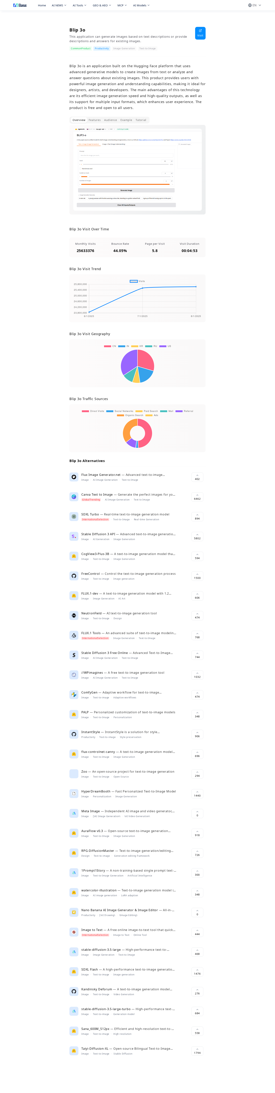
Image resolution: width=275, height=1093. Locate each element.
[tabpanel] (137, 172)
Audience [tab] (110, 120)
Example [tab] (126, 120)
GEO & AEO (100, 5)
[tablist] (109, 120)
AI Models (139, 5)
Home (42, 5)
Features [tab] (95, 120)
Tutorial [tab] (141, 120)
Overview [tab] (79, 120)
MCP (120, 5)
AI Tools (78, 5)
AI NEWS (57, 5)
